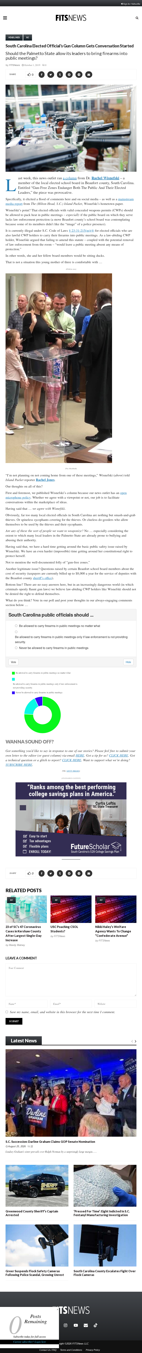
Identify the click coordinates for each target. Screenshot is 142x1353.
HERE (80, 755)
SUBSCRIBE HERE (19, 764)
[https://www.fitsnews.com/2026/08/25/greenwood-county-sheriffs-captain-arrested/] (37, 1186)
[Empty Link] (132, 1041)
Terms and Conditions (71, 1350)
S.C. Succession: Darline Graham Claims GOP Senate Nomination (50, 1141)
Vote (13, 662)
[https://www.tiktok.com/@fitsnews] (96, 1325)
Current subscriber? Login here (29, 1341)
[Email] (88, 1325)
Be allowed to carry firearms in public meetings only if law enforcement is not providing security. (71, 639)
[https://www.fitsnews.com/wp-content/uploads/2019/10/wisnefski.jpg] (59, 368)
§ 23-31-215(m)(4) (81, 230)
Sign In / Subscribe (131, 3)
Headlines (14, 37)
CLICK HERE (118, 755)
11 (32, 1146)
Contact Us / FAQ (47, 1350)
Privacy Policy (93, 1350)
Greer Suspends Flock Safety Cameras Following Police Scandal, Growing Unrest (35, 1273)
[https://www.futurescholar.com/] (71, 855)
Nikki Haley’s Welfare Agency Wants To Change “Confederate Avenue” (113, 931)
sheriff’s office (42, 578)
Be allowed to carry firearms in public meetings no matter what (59, 626)
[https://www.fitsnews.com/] (71, 1310)
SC (27, 37)
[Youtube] (78, 1325)
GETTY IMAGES (73, 771)
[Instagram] (68, 1325)
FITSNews (14, 65)
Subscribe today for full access (29, 1337)
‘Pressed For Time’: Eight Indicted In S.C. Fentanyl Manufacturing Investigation (102, 1213)
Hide (128, 662)
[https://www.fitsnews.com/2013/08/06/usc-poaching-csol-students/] (71, 909)
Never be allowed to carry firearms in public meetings (53, 648)
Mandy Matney (17, 945)
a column (70, 177)
